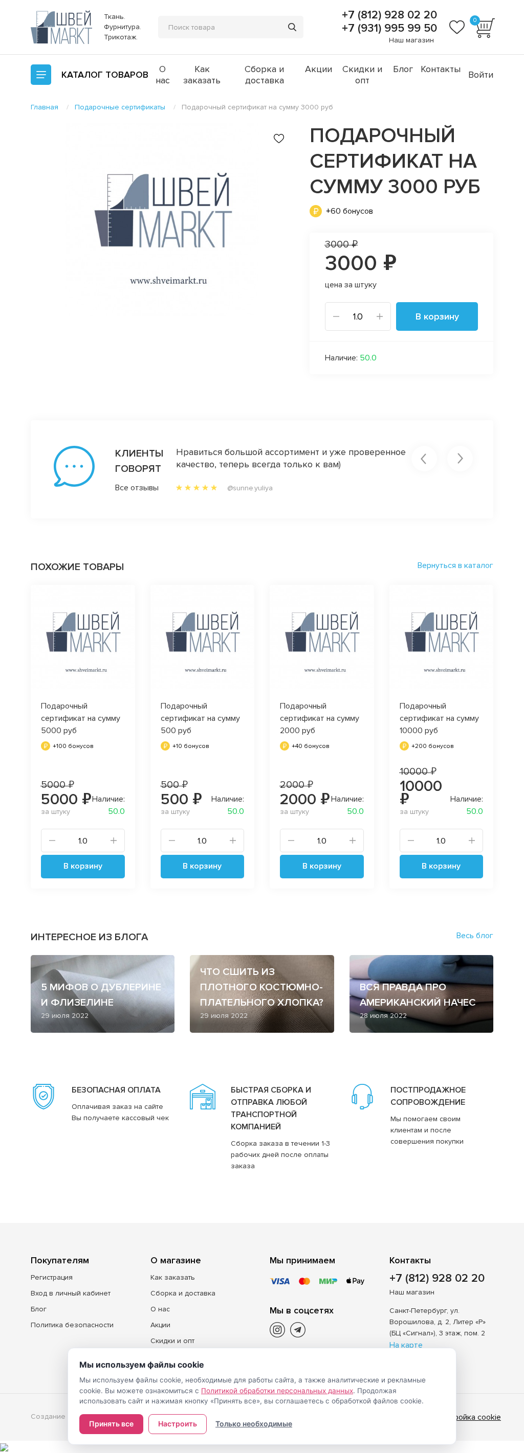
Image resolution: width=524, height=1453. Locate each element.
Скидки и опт (362, 74)
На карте (406, 1345)
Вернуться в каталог (455, 565)
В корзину (437, 316)
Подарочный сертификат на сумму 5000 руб (80, 718)
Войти (480, 74)
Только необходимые (253, 1423)
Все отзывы (125, 488)
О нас (163, 74)
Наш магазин (411, 40)
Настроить (177, 1423)
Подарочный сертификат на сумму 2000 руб (319, 718)
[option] (162, 219)
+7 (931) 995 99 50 (388, 28)
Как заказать (202, 74)
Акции (318, 69)
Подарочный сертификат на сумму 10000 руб (439, 718)
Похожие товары (77, 567)
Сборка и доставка (264, 74)
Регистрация (52, 1277)
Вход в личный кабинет (71, 1293)
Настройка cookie (468, 1417)
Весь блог (474, 935)
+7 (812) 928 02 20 (388, 15)
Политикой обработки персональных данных (277, 1391)
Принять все (111, 1423)
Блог (403, 69)
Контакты (441, 69)
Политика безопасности (72, 1325)
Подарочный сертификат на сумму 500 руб (200, 718)
